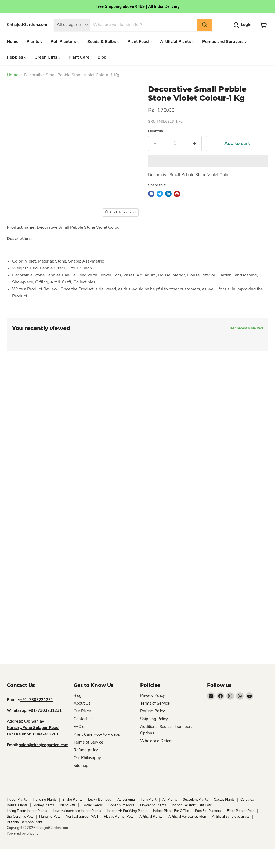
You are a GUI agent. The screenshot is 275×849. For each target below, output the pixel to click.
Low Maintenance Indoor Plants (77, 810)
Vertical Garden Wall (82, 816)
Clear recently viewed (245, 328)
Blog (102, 57)
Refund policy (86, 750)
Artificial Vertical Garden (187, 816)
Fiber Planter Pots (240, 810)
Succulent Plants (195, 799)
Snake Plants (72, 799)
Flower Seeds (92, 805)
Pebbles (15, 57)
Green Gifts (46, 57)
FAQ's (79, 726)
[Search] (204, 25)
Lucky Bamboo (99, 799)
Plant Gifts (67, 805)
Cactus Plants (224, 799)
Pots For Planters (208, 810)
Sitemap (81, 765)
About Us (82, 703)
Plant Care (78, 57)
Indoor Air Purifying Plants (127, 810)
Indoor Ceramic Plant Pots (192, 805)
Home (13, 42)
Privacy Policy (152, 695)
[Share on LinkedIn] (168, 194)
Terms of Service (88, 742)
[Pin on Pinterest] (177, 194)
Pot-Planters (63, 42)
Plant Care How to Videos (97, 734)
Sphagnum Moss (121, 805)
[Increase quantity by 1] (195, 143)
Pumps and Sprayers (223, 42)
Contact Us (83, 719)
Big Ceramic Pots (20, 816)
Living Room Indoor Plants (27, 810)
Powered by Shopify (22, 833)
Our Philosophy (87, 757)
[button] (208, 161)
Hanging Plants (44, 799)
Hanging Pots (49, 816)
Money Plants (43, 805)
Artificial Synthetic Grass (230, 816)
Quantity (155, 131)
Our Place (82, 711)
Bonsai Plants (17, 805)
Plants (33, 42)
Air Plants (169, 799)
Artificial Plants (176, 42)
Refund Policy (152, 711)
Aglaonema (126, 799)
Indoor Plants (17, 799)
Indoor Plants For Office (171, 810)
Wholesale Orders (156, 741)
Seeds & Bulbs (102, 42)
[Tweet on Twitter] (160, 194)
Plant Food (138, 42)
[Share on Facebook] (151, 194)
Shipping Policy (154, 719)
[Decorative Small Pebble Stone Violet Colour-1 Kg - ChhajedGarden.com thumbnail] (17, 233)
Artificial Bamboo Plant (24, 822)
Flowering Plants (153, 805)
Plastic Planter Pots (118, 816)
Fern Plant (148, 799)
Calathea (247, 799)
